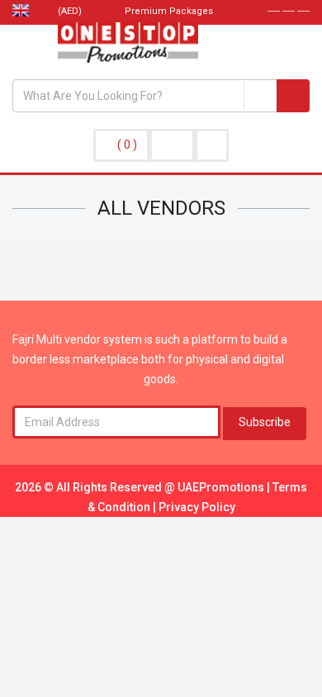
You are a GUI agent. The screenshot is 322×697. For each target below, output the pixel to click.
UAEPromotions (222, 487)
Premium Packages (167, 11)
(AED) (71, 11)
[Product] (260, 96)
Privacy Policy (197, 507)
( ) (127, 144)
